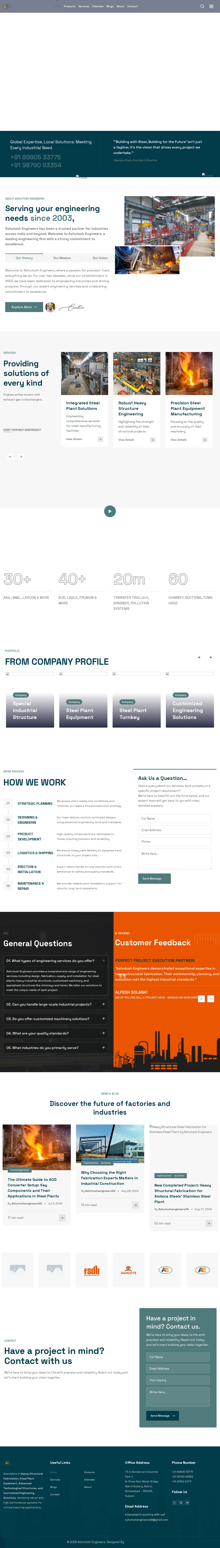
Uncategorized (19, 1170)
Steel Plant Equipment (79, 714)
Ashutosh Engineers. (139, 1542)
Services (84, 6)
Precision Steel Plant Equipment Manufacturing (188, 408)
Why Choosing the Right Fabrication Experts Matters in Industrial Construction (109, 1178)
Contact (132, 6)
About (120, 6)
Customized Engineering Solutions (188, 710)
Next (21, 456)
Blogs (110, 6)
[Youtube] (187, 1502)
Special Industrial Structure (25, 710)
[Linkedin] (181, 1502)
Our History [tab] (24, 258)
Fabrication (91, 1162)
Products (69, 6)
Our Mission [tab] (62, 258)
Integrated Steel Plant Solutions (83, 405)
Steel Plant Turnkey (133, 714)
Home (57, 6)
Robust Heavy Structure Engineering (132, 408)
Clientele (97, 6)
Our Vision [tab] (100, 258)
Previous (10, 456)
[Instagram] (174, 1502)
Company (20, 695)
